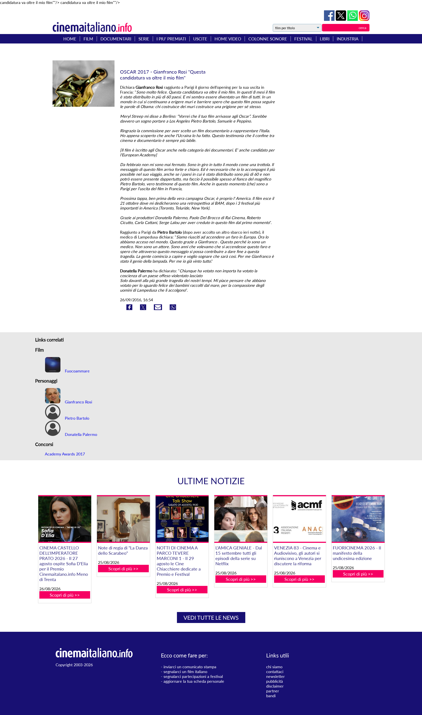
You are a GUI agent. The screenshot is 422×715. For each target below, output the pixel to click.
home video (228, 38)
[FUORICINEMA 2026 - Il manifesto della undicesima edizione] (358, 519)
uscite (200, 38)
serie (143, 38)
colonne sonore (267, 38)
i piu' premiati (171, 38)
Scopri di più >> (65, 595)
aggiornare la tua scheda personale (194, 681)
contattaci (274, 671)
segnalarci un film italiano (185, 671)
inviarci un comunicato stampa (190, 666)
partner (272, 690)
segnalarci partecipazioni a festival (193, 676)
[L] (240, 519)
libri (324, 38)
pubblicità (274, 681)
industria (347, 38)
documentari (115, 38)
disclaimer (275, 686)
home (69, 38)
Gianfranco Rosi (78, 401)
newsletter (275, 676)
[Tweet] (341, 19)
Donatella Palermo (80, 434)
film (88, 38)
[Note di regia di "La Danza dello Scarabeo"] (123, 519)
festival (303, 38)
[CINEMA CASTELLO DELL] (64, 519)
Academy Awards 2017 (65, 453)
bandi (271, 695)
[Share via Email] (158, 308)
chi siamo (274, 666)
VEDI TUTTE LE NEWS (211, 617)
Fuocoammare (77, 370)
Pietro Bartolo (76, 418)
